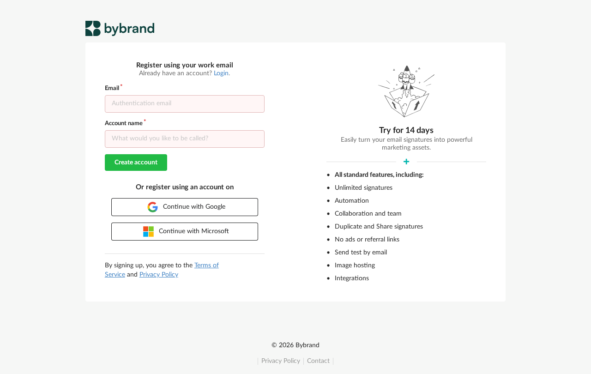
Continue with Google (193, 207)
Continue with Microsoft (193, 231)
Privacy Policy (280, 361)
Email (112, 88)
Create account (136, 162)
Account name (124, 124)
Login (221, 73)
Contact (318, 361)
